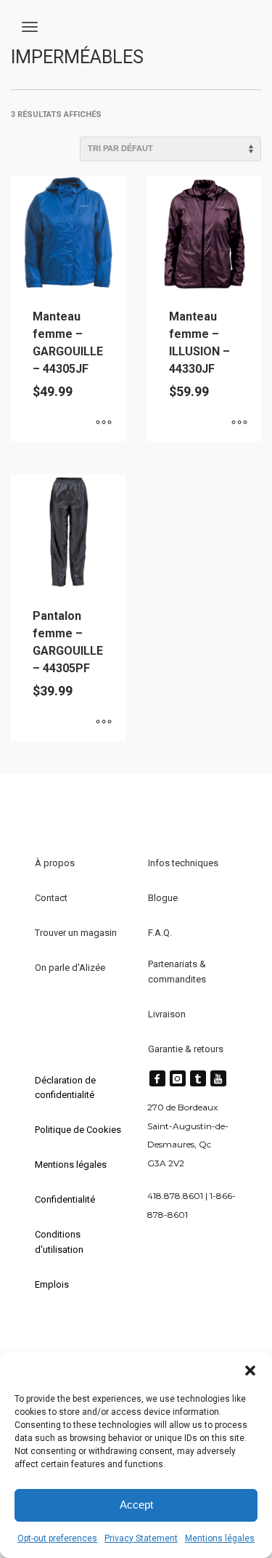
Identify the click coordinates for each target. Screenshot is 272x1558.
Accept (136, 1504)
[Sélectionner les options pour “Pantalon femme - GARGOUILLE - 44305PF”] (103, 723)
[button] (250, 1370)
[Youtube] (218, 1078)
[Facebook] (157, 1078)
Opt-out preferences (57, 1538)
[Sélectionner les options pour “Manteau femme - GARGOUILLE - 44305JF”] (103, 423)
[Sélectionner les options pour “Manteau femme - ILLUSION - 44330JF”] (239, 423)
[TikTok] (198, 1078)
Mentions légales (220, 1538)
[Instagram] (178, 1078)
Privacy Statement (141, 1538)
